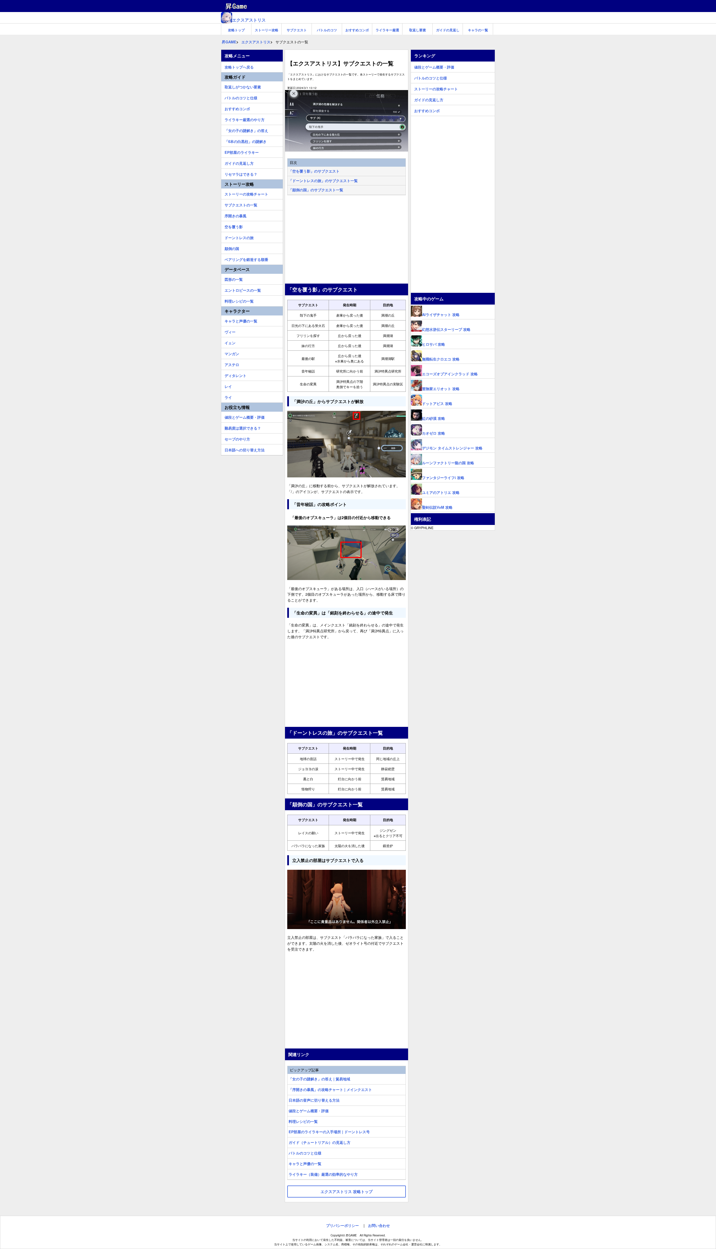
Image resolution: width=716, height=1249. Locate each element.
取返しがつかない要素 (243, 86)
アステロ (232, 364)
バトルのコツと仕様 (305, 1153)
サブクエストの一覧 (241, 204)
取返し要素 (417, 29)
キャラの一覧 (478, 29)
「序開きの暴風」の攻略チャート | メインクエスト (330, 1089)
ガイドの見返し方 (239, 162)
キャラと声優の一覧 (305, 1163)
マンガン (232, 353)
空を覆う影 (234, 226)
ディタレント (235, 375)
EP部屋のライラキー (242, 152)
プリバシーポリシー (342, 1225)
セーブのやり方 (237, 438)
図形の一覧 (234, 279)
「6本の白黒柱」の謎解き (246, 141)
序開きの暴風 (235, 215)
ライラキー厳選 (387, 29)
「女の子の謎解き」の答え (246, 130)
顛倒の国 (232, 248)
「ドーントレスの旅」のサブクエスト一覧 (323, 180)
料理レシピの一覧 (303, 1121)
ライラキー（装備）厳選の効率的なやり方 (323, 1174)
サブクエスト (297, 29)
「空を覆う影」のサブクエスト (314, 171)
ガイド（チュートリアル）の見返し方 (319, 1142)
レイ (228, 386)
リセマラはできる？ (241, 173)
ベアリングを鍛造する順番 (246, 259)
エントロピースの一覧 (243, 289)
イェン (230, 342)
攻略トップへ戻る (239, 66)
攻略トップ (236, 29)
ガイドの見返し (448, 29)
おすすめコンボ (357, 29)
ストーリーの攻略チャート (246, 193)
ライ (228, 397)
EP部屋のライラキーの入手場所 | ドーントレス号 (329, 1131)
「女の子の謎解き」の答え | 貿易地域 (319, 1078)
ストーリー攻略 (266, 29)
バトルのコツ (327, 29)
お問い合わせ (379, 1225)
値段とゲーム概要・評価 (309, 1110)
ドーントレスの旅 (239, 237)
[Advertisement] (346, 240)
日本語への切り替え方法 (245, 449)
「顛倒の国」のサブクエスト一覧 (316, 189)
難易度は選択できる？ (243, 427)
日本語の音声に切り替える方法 (314, 1100)
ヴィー (230, 331)
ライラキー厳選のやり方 (245, 119)
